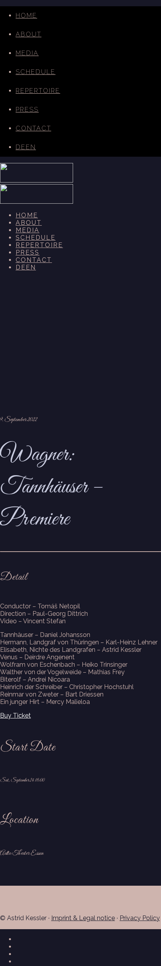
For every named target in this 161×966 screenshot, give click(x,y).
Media (27, 53)
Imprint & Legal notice (83, 918)
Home (26, 15)
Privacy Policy (140, 918)
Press (27, 109)
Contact (33, 128)
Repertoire (38, 90)
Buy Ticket (15, 715)
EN (31, 147)
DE (21, 147)
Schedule (35, 72)
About (28, 34)
